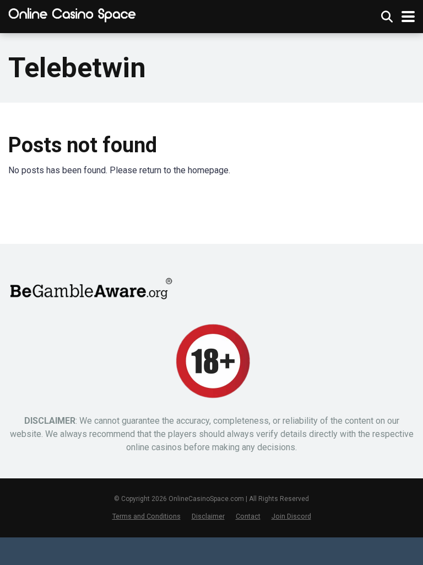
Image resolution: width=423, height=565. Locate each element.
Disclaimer (208, 516)
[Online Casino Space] (72, 15)
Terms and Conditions (146, 516)
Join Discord (291, 516)
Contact (248, 516)
